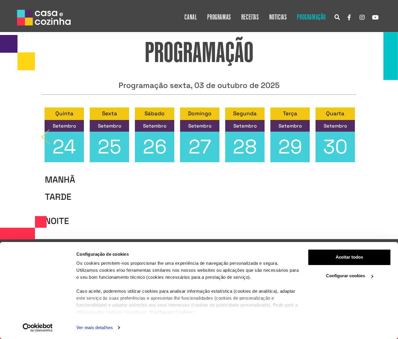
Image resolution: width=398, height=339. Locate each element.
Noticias (278, 17)
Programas (219, 17)
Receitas (250, 17)
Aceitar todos (349, 257)
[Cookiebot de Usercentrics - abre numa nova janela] (37, 327)
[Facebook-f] (349, 17)
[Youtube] (375, 17)
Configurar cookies (346, 275)
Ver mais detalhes (94, 327)
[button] (337, 17)
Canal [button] (190, 17)
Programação (311, 17)
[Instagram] (362, 17)
